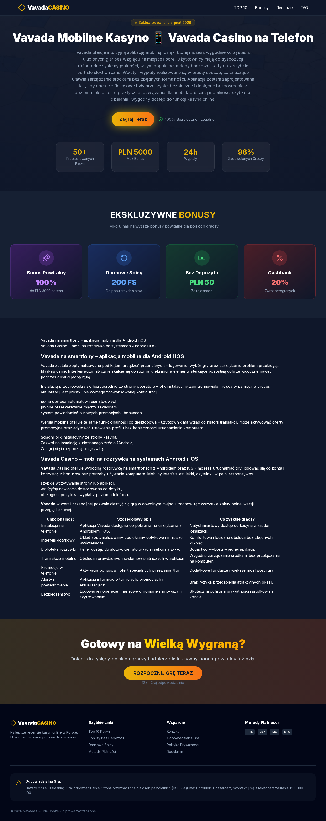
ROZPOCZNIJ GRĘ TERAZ (163, 673)
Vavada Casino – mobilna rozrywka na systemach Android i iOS (98, 346)
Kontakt (173, 731)
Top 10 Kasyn (99, 731)
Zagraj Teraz (133, 119)
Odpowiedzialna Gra (183, 738)
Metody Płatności (102, 751)
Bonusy (262, 7)
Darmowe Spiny (101, 745)
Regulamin (175, 751)
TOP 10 (240, 7)
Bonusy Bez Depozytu (106, 738)
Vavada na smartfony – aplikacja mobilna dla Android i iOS (93, 340)
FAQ (304, 7)
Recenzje (284, 7)
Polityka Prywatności (183, 745)
